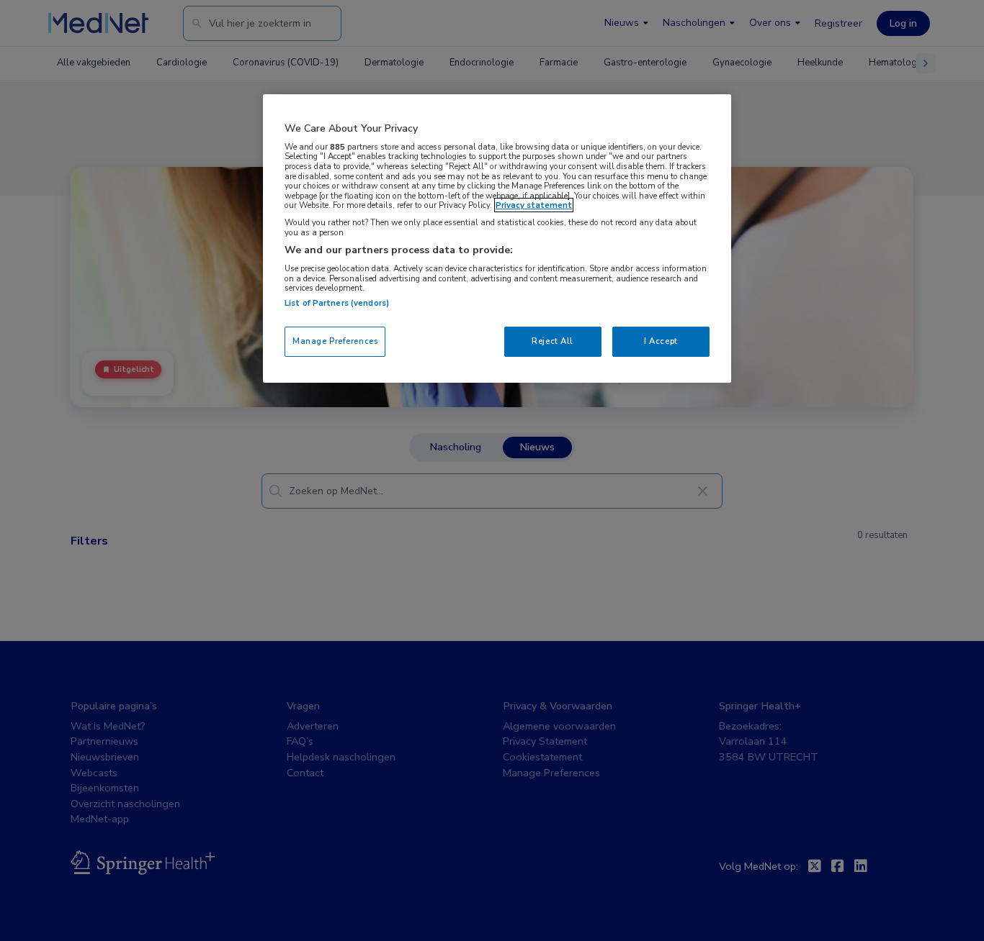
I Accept (661, 341)
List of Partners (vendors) (337, 303)
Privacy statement (534, 205)
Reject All (552, 341)
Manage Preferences (334, 341)
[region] (497, 238)
